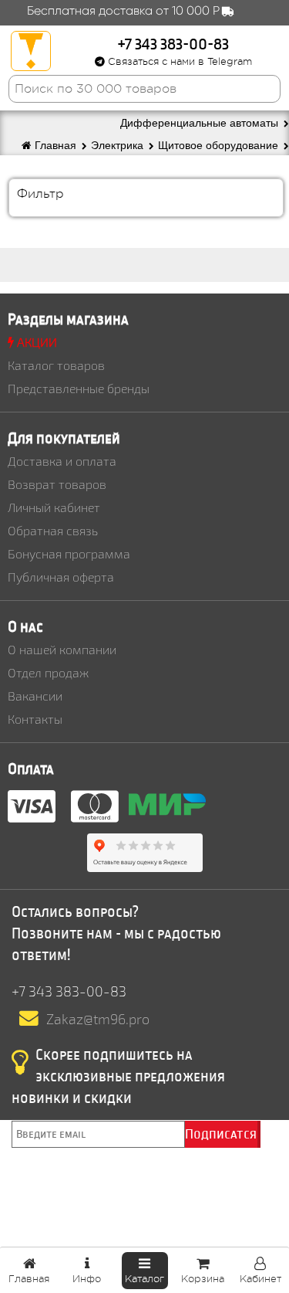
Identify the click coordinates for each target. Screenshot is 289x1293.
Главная (55, 145)
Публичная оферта (61, 576)
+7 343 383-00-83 (173, 43)
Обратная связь (53, 530)
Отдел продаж (48, 672)
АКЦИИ (35, 341)
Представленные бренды (79, 388)
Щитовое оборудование (219, 145)
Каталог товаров (56, 365)
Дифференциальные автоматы (200, 123)
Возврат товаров (57, 484)
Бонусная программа (69, 553)
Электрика (118, 145)
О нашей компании (62, 649)
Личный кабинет (54, 507)
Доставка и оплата (62, 460)
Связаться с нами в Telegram (178, 61)
